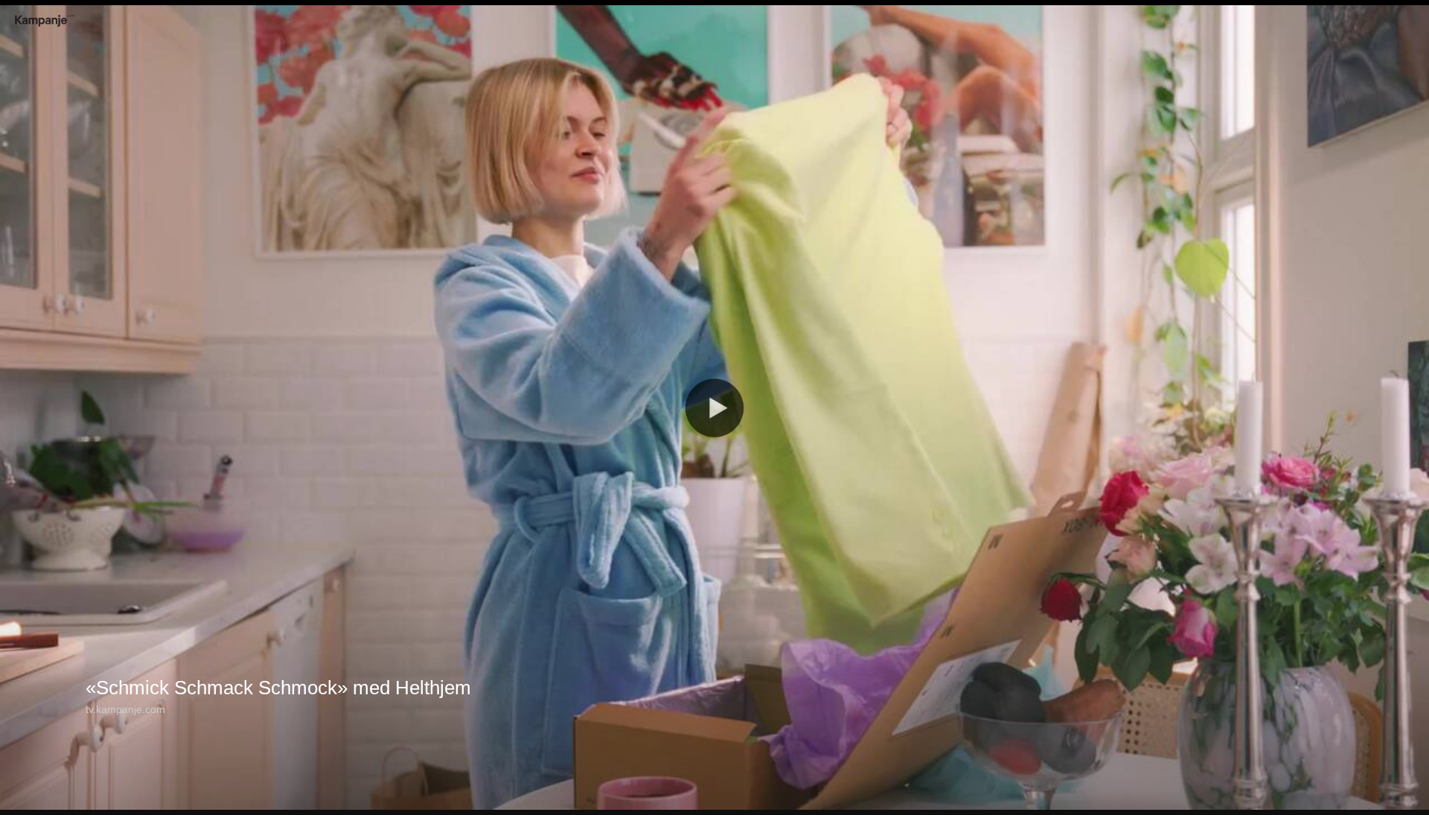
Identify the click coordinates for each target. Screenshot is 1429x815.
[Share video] (1413, 15)
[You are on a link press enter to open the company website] (44, 21)
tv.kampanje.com (125, 709)
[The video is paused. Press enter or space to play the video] (714, 407)
